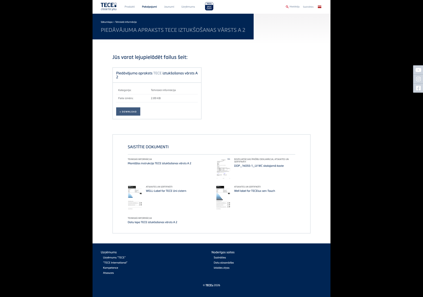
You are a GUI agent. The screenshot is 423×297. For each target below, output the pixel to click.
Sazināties (308, 6)
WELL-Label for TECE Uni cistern (166, 191)
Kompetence (110, 267)
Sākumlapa (107, 22)
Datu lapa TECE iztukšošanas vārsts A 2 (152, 222)
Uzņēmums (188, 6)
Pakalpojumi (149, 6)
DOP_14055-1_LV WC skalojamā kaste (259, 166)
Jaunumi (169, 6)
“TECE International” (115, 262)
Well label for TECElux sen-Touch (254, 191)
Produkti (130, 6)
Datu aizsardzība (224, 262)
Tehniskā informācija (126, 22)
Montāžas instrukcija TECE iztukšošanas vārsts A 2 (159, 163)
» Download (128, 111)
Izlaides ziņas (222, 267)
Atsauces (108, 273)
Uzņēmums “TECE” (114, 257)
